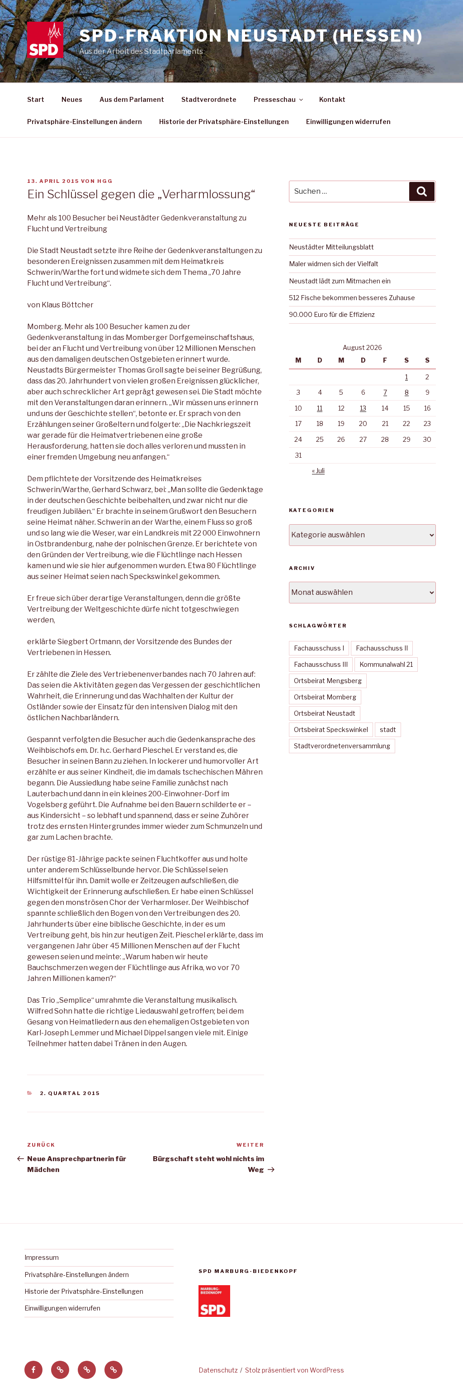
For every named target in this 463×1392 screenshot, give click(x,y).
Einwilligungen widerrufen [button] (348, 121)
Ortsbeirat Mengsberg (328, 680)
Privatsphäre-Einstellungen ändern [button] (84, 121)
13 (363, 408)
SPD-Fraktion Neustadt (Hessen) (251, 36)
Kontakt (332, 99)
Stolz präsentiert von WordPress (294, 1370)
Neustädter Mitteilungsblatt (331, 247)
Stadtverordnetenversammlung (342, 746)
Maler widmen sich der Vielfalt (333, 264)
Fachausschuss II (382, 648)
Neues (71, 99)
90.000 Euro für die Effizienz (332, 314)
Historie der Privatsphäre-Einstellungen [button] (224, 121)
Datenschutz (218, 1370)
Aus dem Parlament (131, 99)
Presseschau (275, 99)
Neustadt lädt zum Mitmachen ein (340, 281)
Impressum (41, 1257)
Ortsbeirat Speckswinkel (331, 729)
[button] (60, 1370)
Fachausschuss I (319, 648)
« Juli (318, 470)
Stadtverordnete (208, 99)
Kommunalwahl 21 (386, 664)
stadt (388, 729)
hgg (105, 181)
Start (35, 99)
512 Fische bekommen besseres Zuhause (352, 297)
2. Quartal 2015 (70, 1093)
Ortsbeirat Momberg (325, 697)
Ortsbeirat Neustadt (324, 713)
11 (319, 408)
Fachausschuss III (321, 664)
